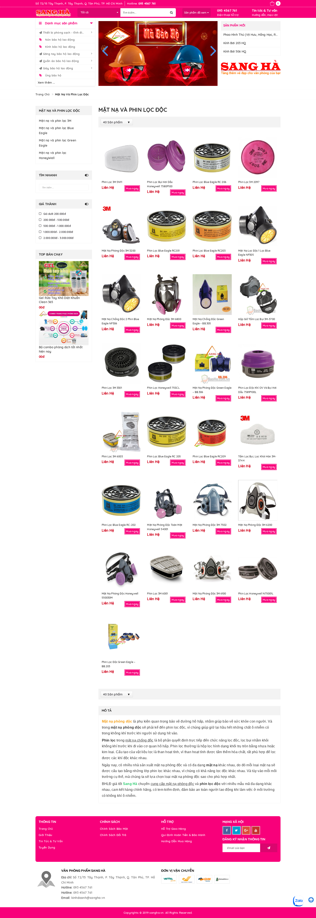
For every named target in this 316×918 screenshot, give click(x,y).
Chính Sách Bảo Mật (114, 828)
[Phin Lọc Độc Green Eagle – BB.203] (121, 637)
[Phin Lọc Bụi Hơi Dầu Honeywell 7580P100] (166, 157)
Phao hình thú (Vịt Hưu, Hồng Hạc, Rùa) (252, 35)
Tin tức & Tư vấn (264, 10)
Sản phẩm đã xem (195, 12)
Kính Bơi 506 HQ (234, 51)
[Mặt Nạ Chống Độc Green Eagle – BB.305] (212, 294)
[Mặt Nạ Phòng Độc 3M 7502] (212, 500)
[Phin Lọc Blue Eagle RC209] (212, 431)
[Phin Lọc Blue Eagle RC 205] (166, 431)
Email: (65, 898)
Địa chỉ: (66, 877)
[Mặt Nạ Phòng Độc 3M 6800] (166, 294)
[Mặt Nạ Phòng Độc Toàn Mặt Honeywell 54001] (166, 500)
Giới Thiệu (45, 835)
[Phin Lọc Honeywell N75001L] (257, 568)
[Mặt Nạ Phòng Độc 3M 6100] (212, 568)
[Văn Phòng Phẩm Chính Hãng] (251, 67)
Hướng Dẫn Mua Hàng (176, 841)
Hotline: (66, 887)
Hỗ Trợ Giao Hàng (173, 828)
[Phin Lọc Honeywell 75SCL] (166, 363)
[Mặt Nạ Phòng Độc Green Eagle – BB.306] (212, 363)
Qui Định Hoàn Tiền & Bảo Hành (183, 835)
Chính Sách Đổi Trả (113, 835)
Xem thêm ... (46, 82)
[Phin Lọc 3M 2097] (257, 157)
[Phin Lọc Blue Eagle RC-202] (121, 500)
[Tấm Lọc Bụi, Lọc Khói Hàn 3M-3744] (257, 431)
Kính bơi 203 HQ (234, 43)
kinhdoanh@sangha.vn (88, 898)
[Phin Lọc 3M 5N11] (121, 157)
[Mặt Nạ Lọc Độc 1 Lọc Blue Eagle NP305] (257, 226)
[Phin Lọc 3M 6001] (166, 568)
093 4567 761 (227, 10)
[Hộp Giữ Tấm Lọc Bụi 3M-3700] (257, 294)
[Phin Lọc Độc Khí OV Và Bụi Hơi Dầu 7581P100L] (257, 363)
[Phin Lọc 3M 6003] (121, 431)
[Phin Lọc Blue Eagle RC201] (166, 226)
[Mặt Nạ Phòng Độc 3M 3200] (121, 226)
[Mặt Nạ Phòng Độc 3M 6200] (257, 500)
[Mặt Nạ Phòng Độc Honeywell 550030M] (121, 568)
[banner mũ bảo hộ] (158, 53)
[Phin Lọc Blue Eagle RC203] (212, 226)
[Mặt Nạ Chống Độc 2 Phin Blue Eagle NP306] (121, 294)
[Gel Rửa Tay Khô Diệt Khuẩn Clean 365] (64, 278)
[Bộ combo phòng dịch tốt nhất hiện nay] (64, 320)
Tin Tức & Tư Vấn (51, 841)
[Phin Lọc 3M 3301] (121, 363)
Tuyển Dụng (47, 847)
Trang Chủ (46, 828)
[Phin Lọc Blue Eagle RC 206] (212, 157)
